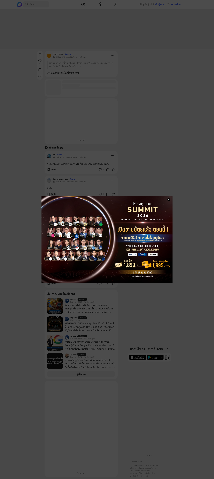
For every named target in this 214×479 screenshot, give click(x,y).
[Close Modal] (168, 199)
